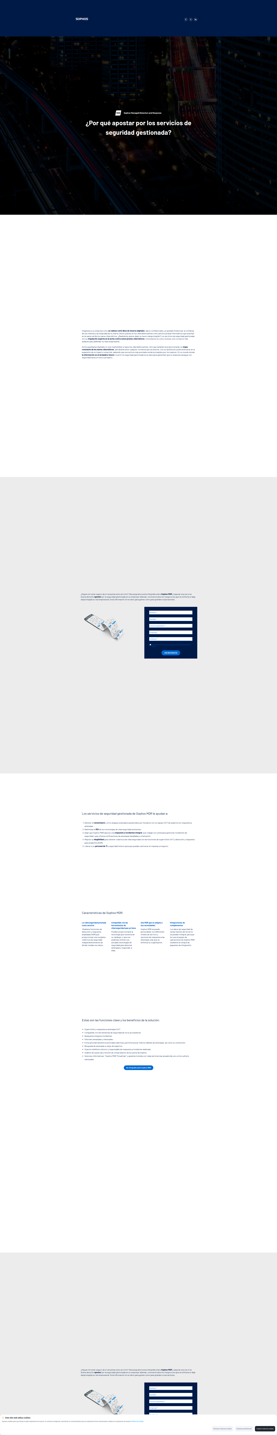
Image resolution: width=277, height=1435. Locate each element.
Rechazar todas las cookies (222, 1429)
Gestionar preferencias (244, 1429)
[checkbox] (150, 644)
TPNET (153, 646)
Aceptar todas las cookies (265, 1429)
